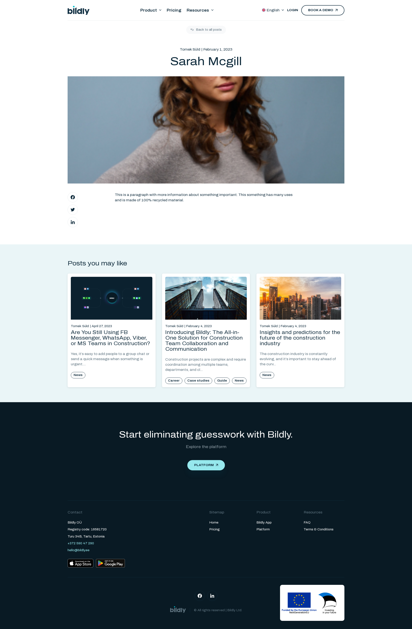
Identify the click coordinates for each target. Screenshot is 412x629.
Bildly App (264, 522)
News (78, 375)
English (273, 10)
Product (148, 10)
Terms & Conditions (318, 529)
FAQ (307, 522)
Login (292, 10)
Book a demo (320, 10)
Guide (222, 380)
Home (213, 522)
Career (174, 380)
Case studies (198, 380)
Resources (197, 10)
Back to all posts (209, 29)
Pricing (174, 10)
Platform (204, 465)
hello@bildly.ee (78, 550)
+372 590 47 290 (81, 543)
